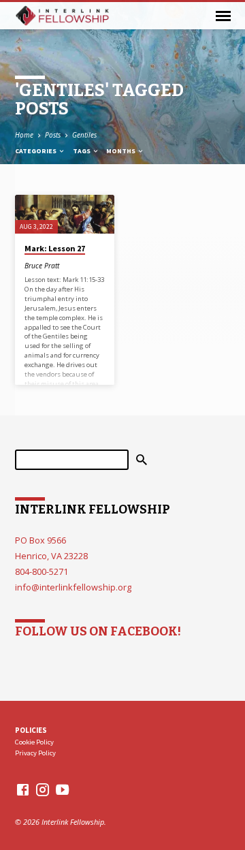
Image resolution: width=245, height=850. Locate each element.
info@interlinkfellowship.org (73, 587)
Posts (53, 135)
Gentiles (84, 135)
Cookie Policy (34, 742)
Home (24, 135)
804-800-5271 (41, 571)
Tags (82, 150)
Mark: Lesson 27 (54, 248)
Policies (31, 730)
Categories (36, 150)
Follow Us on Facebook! (98, 631)
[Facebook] (23, 789)
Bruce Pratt (41, 265)
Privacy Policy (35, 753)
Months (121, 150)
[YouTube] (62, 789)
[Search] (141, 459)
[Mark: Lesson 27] (64, 214)
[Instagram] (42, 789)
